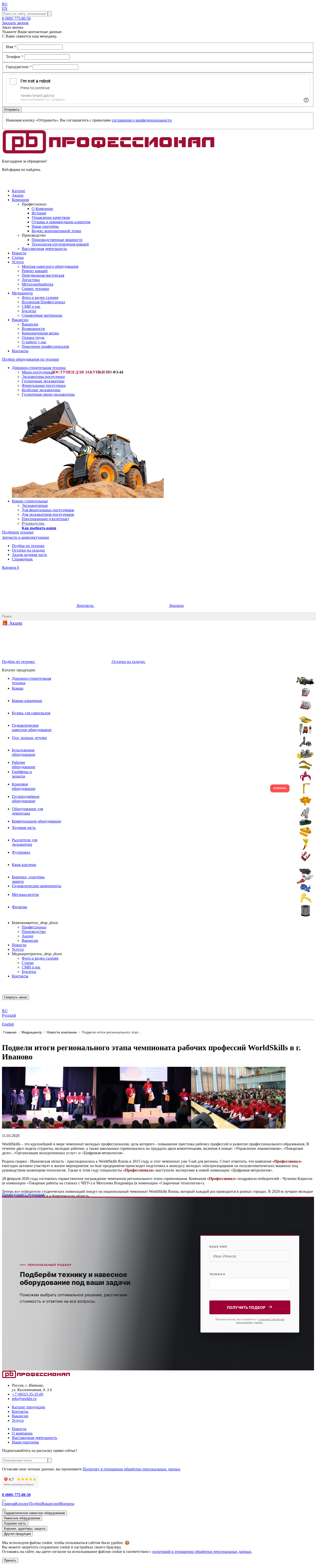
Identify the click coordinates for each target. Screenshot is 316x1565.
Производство (34, 931)
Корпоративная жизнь (40, 333)
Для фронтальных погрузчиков (48, 510)
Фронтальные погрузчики (44, 385)
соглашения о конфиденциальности (142, 120)
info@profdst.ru (24, 1399)
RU (5, 4)
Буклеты (29, 311)
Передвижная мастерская (43, 275)
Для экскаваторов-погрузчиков (48, 514)
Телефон (14, 57)
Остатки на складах (28, 550)
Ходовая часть (15, 1523)
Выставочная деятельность (44, 249)
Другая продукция (17, 1534)
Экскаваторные (35, 505)
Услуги (18, 949)
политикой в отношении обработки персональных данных (201, 1551)
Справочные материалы (42, 315)
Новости (19, 945)
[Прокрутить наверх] (4, 1500)
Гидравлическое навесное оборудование (34, 1513)
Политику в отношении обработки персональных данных (131, 1469)
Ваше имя (218, 1246)
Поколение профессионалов (45, 346)
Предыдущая (13, 1194)
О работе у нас (34, 342)
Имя (11, 47)
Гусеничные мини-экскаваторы (48, 394)
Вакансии (30, 324)
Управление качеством (51, 217)
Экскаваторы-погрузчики (43, 376)
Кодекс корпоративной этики (56, 231)
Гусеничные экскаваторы (43, 381)
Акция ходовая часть (29, 555)
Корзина (10, 567)
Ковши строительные (30, 501)
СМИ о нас (31, 306)
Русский (9, 1015)
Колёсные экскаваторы (41, 390)
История (39, 213)
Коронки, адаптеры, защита (24, 1528)
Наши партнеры (25, 1442)
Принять (10, 1560)
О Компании (42, 208)
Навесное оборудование (22, 1518)
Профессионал (34, 927)
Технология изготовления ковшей (60, 244)
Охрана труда (33, 337)
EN (4, 8)
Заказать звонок (15, 23)
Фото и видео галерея (40, 297)
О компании (22, 1433)
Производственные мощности (57, 240)
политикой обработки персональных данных (260, 1321)
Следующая (34, 1194)
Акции (27, 936)
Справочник (22, 559)
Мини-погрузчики (37, 372)
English (8, 1024)
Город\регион (19, 67)
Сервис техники (35, 289)
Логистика (31, 280)
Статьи (28, 963)
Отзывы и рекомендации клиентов (61, 222)
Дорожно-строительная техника (39, 368)
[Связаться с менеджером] (4, 1509)
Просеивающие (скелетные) (45, 519)
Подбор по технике (28, 546)
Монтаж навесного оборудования (50, 266)
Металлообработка (37, 284)
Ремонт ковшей (35, 271)
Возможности (33, 329)
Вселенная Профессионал (43, 302)
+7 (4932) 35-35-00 (27, 1394)
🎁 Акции (12, 623)
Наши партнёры (45, 226)
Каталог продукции (28, 1407)
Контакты (85, 605)
